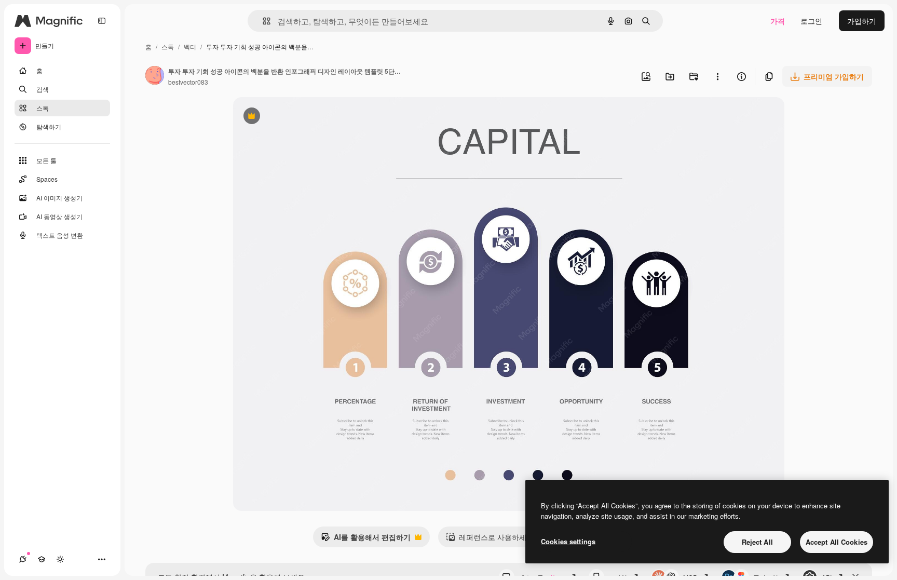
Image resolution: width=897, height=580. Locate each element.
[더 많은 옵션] (717, 76)
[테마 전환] (60, 559)
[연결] (23, 559)
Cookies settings (568, 541)
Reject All (757, 542)
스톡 (167, 46)
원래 (293, 117)
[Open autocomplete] (262, 21)
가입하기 (861, 21)
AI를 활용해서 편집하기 (366, 539)
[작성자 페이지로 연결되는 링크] (154, 76)
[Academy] (41, 559)
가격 (777, 21)
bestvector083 (188, 81)
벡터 (190, 46)
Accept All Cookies (836, 542)
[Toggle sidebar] (101, 20)
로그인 (811, 21)
